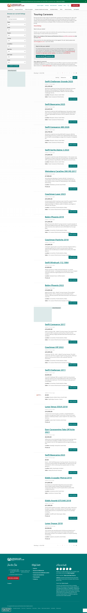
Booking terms (29, 608)
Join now (75, 5)
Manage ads (50, 56)
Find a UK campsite (29, 9)
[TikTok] (70, 569)
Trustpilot (9, 583)
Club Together (76, 9)
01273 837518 (66, 53)
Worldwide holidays (54, 9)
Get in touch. (65, 583)
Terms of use (23, 608)
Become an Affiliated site (38, 570)
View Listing (72, 99)
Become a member (13, 578)
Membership (10, 9)
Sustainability (53, 608)
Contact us (35, 579)
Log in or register (40, 5)
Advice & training (68, 9)
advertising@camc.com (39, 41)
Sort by (57, 77)
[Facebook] (57, 569)
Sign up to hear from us (70, 575)
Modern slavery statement (45, 608)
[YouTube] (67, 569)
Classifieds (60, 5)
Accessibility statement (16, 608)
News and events (53, 5)
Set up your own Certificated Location (41, 572)
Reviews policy (58, 608)
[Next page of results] (74, 73)
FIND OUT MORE (60, 1)
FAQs (65, 5)
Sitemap (39, 608)
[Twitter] (64, 569)
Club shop (47, 5)
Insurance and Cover (19, 9)
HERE (39, 37)
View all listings (37, 25)
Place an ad (40, 56)
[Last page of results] (76, 73)
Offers (61, 9)
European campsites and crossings (41, 9)
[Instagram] (60, 569)
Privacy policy (34, 608)
